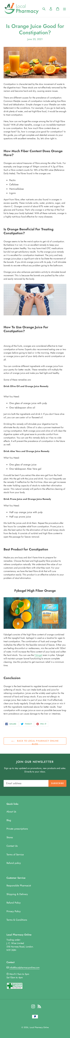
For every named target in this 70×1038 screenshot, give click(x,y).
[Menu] (64, 8)
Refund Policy (14, 902)
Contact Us (12, 846)
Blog (9, 820)
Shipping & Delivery (17, 894)
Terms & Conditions (17, 920)
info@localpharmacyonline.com (24, 967)
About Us (11, 811)
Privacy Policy (14, 911)
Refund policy (14, 863)
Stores (10, 837)
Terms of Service (15, 854)
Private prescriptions (17, 829)
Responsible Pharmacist (19, 885)
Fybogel (38, 655)
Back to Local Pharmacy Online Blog (37, 742)
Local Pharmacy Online (39, 1027)
